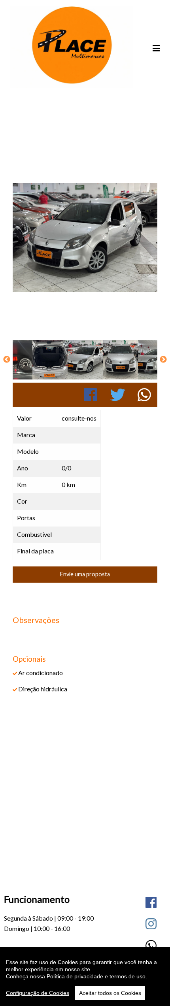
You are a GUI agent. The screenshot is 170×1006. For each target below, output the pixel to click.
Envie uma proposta (85, 574)
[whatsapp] (151, 945)
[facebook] (151, 902)
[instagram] (151, 923)
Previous (7, 360)
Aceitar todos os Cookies (110, 993)
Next (163, 360)
